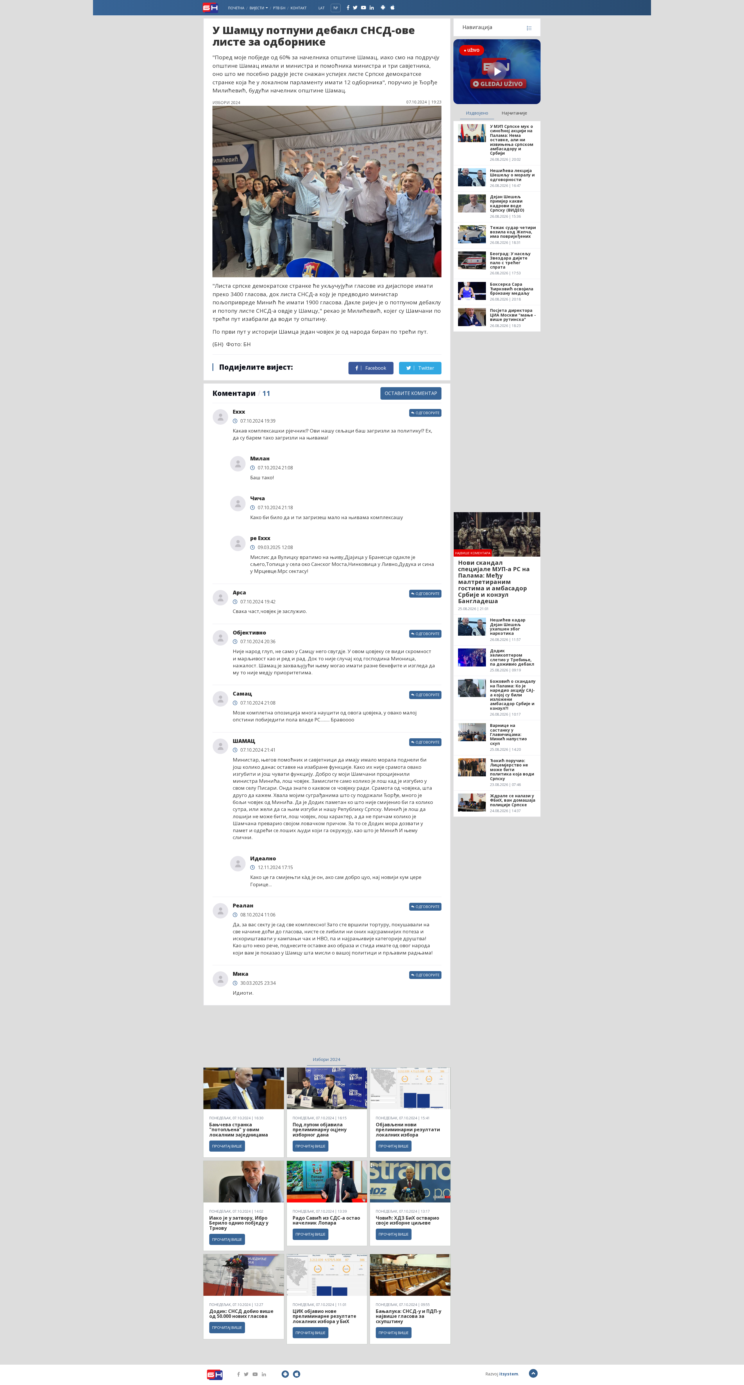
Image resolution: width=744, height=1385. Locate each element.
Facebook (375, 368)
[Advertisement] (279, 1034)
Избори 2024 (326, 1059)
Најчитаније (514, 113)
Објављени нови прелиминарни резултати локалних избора (408, 1129)
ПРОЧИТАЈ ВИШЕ (227, 1146)
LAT (322, 8)
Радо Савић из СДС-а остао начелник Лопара (326, 1220)
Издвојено (477, 113)
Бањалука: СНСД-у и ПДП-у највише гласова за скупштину (408, 1316)
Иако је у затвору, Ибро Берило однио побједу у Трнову (238, 1223)
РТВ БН (279, 8)
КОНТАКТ (299, 8)
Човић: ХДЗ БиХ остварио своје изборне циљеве (407, 1220)
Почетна (236, 8)
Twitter (425, 368)
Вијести (257, 8)
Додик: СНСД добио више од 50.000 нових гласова (241, 1314)
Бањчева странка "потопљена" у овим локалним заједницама (238, 1129)
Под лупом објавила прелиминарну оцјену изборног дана (319, 1129)
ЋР (335, 8)
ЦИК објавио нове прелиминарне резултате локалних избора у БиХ (324, 1316)
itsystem (508, 1374)
